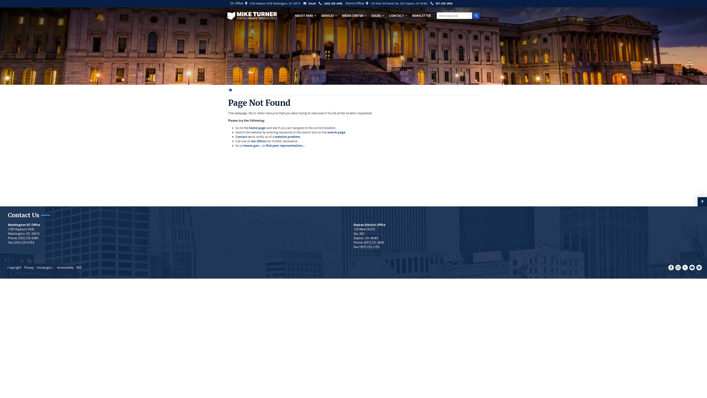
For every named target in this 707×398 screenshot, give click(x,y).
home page (257, 128)
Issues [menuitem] (375, 17)
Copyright (14, 268)
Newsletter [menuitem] (421, 16)
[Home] (231, 90)
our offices (258, 141)
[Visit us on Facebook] (671, 267)
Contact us (243, 137)
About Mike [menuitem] (303, 17)
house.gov (251, 146)
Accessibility (65, 268)
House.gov (44, 268)
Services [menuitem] (326, 17)
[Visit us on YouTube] (692, 267)
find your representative (284, 146)
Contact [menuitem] (395, 17)
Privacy (29, 268)
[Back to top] (702, 201)
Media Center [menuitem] (351, 17)
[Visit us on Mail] (699, 267)
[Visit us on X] (685, 267)
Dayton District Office (370, 225)
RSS (79, 268)
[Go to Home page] (252, 15)
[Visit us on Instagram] (678, 267)
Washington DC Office (24, 225)
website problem (287, 137)
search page (336, 132)
